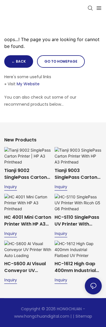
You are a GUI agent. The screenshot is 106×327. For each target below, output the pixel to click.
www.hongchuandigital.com (41, 316)
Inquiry (10, 186)
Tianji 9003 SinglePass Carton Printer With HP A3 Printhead (76, 174)
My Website (28, 84)
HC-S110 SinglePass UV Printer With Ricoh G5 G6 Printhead (77, 221)
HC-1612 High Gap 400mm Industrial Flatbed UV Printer (75, 267)
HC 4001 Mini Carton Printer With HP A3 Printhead (27, 221)
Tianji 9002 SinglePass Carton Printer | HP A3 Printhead (25, 174)
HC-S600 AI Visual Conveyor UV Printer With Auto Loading (25, 267)
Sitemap (83, 316)
